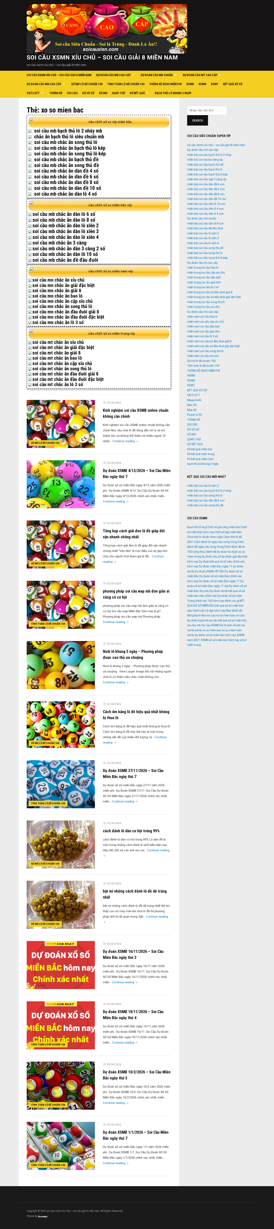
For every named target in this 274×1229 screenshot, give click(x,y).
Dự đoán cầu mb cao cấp (113, 75)
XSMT (214, 84)
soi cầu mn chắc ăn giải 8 (56, 290)
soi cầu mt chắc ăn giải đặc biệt (63, 347)
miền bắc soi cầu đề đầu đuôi (205, 228)
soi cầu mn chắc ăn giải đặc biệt (63, 285)
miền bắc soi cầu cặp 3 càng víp (206, 179)
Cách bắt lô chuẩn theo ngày (205, 537)
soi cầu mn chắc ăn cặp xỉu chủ (62, 301)
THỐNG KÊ (56, 93)
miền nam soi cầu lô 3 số (202, 336)
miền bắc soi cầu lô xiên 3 (203, 238)
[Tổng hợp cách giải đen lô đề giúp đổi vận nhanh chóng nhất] (61, 544)
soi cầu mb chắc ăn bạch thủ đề (66, 159)
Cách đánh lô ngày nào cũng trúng (215, 542)
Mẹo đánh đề (234, 610)
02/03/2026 (114, 402)
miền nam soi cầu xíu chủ (203, 355)
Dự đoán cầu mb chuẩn (157, 75)
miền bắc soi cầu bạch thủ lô (204, 169)
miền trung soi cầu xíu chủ (203, 306)
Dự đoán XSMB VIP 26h (209, 571)
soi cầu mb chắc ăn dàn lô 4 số (65, 194)
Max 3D (192, 405)
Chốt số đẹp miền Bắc (228, 532)
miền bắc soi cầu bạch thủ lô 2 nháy (209, 154)
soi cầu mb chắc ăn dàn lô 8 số (63, 220)
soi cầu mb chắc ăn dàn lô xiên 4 (65, 237)
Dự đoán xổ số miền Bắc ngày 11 (219, 581)
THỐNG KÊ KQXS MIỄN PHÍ (165, 84)
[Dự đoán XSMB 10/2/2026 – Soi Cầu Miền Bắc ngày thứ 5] (61, 1085)
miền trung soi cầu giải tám (204, 282)
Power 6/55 (194, 414)
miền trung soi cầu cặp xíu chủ (206, 272)
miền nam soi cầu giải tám (203, 331)
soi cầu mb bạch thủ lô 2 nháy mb (68, 131)
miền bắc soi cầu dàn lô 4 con (205, 208)
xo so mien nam (232, 630)
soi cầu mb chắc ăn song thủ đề (66, 165)
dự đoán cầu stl (211, 556)
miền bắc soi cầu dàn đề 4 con (205, 184)
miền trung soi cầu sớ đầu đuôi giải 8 (209, 292)
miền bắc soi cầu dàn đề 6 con (205, 189)
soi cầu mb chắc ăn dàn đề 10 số (67, 188)
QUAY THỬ (118, 93)
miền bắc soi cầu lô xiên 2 (203, 233)
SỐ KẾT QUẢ (137, 93)
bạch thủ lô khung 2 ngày (173, 93)
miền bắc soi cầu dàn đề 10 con (206, 198)
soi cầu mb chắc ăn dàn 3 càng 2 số (68, 249)
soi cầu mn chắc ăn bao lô (57, 296)
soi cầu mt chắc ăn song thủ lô (61, 368)
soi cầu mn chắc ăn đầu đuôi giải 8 (65, 312)
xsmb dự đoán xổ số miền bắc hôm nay (211, 635)
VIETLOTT (33, 93)
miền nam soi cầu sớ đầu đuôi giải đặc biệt (213, 346)
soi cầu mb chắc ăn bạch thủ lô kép (69, 148)
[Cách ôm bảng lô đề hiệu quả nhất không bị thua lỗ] (61, 724)
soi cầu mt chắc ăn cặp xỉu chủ (62, 363)
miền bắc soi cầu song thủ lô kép (207, 257)
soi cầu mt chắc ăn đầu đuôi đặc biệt (68, 379)
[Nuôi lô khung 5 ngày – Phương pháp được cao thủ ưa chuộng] (61, 664)
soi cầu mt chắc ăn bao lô (57, 358)
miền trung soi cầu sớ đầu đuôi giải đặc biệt (214, 297)
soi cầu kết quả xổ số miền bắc (228, 620)
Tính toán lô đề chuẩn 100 (126, 84)
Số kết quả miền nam (200, 459)
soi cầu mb (194, 625)
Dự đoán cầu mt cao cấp (200, 75)
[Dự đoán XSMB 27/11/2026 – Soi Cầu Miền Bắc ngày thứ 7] (61, 784)
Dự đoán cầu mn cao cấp (44, 84)
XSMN (202, 84)
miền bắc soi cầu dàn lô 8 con (205, 223)
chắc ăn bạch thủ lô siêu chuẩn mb (69, 137)
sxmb (198, 630)
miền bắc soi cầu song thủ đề (205, 248)
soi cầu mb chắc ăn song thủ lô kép (70, 154)
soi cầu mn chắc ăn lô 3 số (58, 322)
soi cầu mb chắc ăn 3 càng (59, 243)
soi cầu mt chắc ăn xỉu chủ (58, 342)
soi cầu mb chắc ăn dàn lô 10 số (65, 254)
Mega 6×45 (194, 400)
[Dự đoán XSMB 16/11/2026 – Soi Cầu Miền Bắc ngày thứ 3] (61, 965)
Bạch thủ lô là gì (197, 527)
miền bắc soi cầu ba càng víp (205, 159)
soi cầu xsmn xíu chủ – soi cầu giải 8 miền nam (102, 57)
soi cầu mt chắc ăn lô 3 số (57, 384)
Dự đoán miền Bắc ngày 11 (215, 566)
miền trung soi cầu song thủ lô (206, 302)
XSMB (190, 84)
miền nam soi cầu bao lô (202, 316)
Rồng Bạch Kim (196, 615)
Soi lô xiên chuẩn (230, 625)
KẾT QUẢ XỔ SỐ (232, 84)
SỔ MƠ (103, 93)
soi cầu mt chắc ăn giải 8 (56, 353)
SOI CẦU (72, 93)
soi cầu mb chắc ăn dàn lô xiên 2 (65, 225)
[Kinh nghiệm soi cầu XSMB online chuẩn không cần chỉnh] (61, 423)
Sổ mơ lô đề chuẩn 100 (87, 84)
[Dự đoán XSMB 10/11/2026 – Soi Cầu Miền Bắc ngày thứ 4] (61, 1025)
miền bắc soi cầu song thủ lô (204, 253)
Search (197, 120)
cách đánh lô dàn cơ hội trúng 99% (131, 830)
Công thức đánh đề (204, 551)
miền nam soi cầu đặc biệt (203, 326)
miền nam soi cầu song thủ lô (205, 351)
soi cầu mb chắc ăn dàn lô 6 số (63, 214)
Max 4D (192, 410)
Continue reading (126, 441)
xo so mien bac (211, 630)
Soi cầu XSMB (210, 625)
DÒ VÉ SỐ (88, 93)
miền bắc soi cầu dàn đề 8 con (205, 194)
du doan (222, 551)
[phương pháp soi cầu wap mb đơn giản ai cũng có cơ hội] (61, 604)
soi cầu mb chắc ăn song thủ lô (65, 142)
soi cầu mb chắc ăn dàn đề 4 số (66, 171)
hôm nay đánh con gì (226, 600)
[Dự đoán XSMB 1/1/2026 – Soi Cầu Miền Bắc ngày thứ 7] (61, 1145)
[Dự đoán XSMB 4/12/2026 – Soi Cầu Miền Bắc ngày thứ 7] (61, 484)
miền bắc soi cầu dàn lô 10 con (206, 203)
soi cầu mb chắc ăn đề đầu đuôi (65, 260)
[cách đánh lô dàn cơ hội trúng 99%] (61, 844)
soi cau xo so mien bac (221, 615)
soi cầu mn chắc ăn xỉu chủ (58, 280)
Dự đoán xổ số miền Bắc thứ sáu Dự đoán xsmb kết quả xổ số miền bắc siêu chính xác (217, 590)
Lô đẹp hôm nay (215, 610)
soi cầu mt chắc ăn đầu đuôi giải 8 (65, 374)
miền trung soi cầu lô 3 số (203, 287)
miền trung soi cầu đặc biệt (204, 277)
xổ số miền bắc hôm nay (224, 640)
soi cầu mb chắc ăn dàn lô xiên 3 (65, 231)
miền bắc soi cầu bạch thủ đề (205, 164)
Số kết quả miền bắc (199, 449)
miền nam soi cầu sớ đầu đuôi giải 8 (209, 341)
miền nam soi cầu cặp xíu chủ (205, 321)
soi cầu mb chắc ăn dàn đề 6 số (66, 177)
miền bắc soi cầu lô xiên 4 (203, 243)
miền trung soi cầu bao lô (202, 267)
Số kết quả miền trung (201, 454)
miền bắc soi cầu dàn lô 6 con (205, 213)
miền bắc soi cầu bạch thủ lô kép (207, 174)
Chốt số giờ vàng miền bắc (223, 527)
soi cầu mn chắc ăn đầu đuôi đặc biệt (68, 317)
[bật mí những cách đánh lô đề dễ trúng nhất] (61, 904)
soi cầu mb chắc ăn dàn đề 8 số (66, 182)
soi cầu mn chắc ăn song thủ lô (62, 306)
